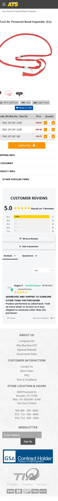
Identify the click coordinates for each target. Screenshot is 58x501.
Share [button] (12, 318)
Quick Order (26, 371)
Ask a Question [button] (30, 246)
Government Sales (27, 354)
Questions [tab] (27, 255)
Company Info (26, 341)
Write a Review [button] (30, 238)
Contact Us (27, 366)
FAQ (26, 375)
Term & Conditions (27, 379)
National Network (26, 349)
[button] (52, 318)
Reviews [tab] (8, 255)
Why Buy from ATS (26, 345)
